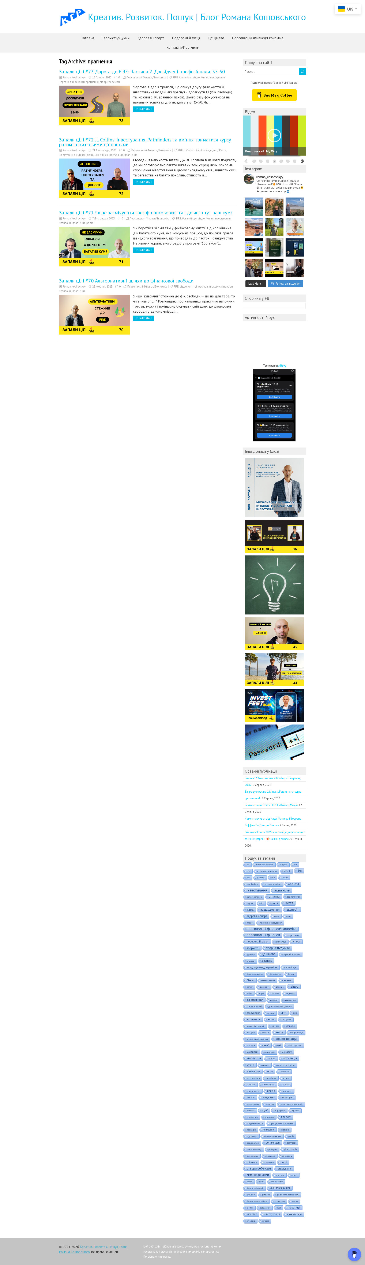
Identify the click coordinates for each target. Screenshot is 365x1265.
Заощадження (270, 909)
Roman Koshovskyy (74, 77)
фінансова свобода (257, 1201)
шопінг (250, 1208)
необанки (271, 1078)
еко (295, 1013)
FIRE (175, 77)
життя (191, 286)
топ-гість (280, 1175)
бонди (291, 974)
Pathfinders (202, 150)
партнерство (253, 1091)
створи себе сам (110, 82)
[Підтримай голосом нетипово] (295, 227)
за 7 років (286, 1019)
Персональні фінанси (72, 82)
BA (248, 864)
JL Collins (189, 150)
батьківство (275, 974)
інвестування (204, 286)
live (273, 877)
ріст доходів (290, 1149)
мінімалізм (253, 1071)
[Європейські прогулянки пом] (274, 207)
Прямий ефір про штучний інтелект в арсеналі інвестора (271, 465)
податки (270, 1104)
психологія (268, 1129)
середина (270, 1156)
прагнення (92, 82)
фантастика (277, 1181)
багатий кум (189, 218)
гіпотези (275, 993)
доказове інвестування (279, 1006)
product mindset (273, 884)
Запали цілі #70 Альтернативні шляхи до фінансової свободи (126, 281)
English (283, 864)
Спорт (296, 941)
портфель (280, 1110)
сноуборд (287, 1156)
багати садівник (255, 974)
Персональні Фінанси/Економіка (257, 38)
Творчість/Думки (115, 38)
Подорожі (293, 935)
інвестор (252, 1214)
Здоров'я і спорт (257, 916)
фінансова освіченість (288, 1195)
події (264, 1110)
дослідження (253, 1013)
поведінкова (253, 1104)
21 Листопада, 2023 (104, 150)
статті (284, 1162)
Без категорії (293, 896)
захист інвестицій (255, 1026)
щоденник (265, 1208)
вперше (280, 987)
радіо (90, 223)
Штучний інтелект (291, 954)
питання (251, 1097)
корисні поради (223, 286)
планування (268, 1097)
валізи (250, 987)
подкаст (251, 1110)
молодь (271, 1058)
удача (294, 1175)
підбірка (285, 1130)
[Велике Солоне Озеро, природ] (295, 207)
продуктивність (255, 1123)
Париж (250, 923)
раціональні (253, 1143)
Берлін (250, 903)
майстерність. (295, 1045)
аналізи (251, 961)
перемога (287, 1091)
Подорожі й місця (186, 38)
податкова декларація (292, 1104)
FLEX (248, 877)
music (285, 877)
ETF (295, 864)
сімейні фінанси (258, 1174)
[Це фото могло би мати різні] (295, 268)
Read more (261, 495)
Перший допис (259, 560)
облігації (251, 1084)
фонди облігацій (255, 1188)
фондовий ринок (280, 1188)
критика (251, 1045)
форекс (251, 1194)
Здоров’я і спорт (150, 38)
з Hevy (282, 365)
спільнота (252, 1162)
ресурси (291, 1142)
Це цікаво (216, 38)
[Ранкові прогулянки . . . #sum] (274, 227)
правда (295, 1110)
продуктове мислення (281, 1123)
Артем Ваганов (254, 897)
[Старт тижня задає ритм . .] (254, 207)
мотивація (65, 223)
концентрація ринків (257, 1039)
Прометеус (280, 942)
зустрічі (251, 1032)
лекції (265, 1045)
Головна (88, 38)
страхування (284, 1168)
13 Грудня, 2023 (102, 77)
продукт (286, 1117)
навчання (284, 1071)
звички (275, 1026)
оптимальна (268, 1085)
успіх (261, 1181)
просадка (251, 1130)
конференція (296, 1032)
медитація (269, 1052)
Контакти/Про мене (182, 47)
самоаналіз (252, 1156)
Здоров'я (292, 909)
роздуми (272, 1149)
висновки (264, 987)
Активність (185, 77)
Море (276, 916)
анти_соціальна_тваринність (262, 967)
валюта (286, 980)
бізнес (250, 980)
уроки (249, 1181)
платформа (287, 1097)
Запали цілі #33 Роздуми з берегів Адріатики (269, 660)
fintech (287, 871)
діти (283, 1012)
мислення (254, 1058)
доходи (270, 1013)
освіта (285, 1084)
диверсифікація (255, 1000)
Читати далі (143, 109)
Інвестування (218, 77)
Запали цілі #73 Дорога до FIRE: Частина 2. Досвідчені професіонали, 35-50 (142, 72)
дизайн (274, 1000)
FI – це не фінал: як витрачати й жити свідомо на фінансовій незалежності (273, 698)
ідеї (279, 1207)
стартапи (269, 1162)
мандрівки (252, 1052)
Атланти (274, 896)
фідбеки (266, 1195)
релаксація (273, 1142)
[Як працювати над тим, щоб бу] (274, 247)
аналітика (266, 961)
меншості (287, 1052)
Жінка (250, 909)
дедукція (290, 993)
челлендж (279, 1201)
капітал (265, 1032)
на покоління (253, 1078)
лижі (278, 1045)
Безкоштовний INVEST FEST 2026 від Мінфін (271, 805)
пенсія (271, 1091)
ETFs (248, 871)
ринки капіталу (254, 1149)
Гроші (274, 903)
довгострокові (254, 1006)
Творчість (253, 948)
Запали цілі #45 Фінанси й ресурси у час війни (268, 625)
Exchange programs (267, 871)
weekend (293, 884)
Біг (261, 903)
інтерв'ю (251, 1221)
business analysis (264, 864)
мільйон (265, 1065)
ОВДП (288, 916)
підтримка (252, 1136)
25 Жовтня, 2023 (102, 286)
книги (279, 1032)
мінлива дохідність (285, 1065)
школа (295, 1201)
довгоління (290, 1000)
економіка (253, 1019)
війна (249, 993)
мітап (270, 1071)
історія (265, 1221)
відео (196, 77)
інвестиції (294, 1207)
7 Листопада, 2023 (103, 218)
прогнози (269, 1117)
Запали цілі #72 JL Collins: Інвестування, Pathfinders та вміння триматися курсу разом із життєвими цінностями (145, 142)
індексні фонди (85, 155)
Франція (251, 954)
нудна (286, 1078)
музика (250, 1065)
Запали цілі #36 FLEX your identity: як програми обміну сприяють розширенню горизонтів (270, 532)
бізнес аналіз (268, 980)
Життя (204, 77)
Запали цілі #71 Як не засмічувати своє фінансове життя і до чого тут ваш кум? (146, 213)
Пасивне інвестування (109, 155)
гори (261, 993)
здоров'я (290, 1026)
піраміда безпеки (272, 1136)
